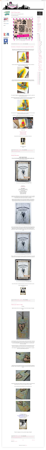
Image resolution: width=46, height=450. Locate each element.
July (38, 46)
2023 (38, 37)
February (39, 51)
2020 (38, 40)
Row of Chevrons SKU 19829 (23, 134)
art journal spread (20, 150)
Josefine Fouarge (27, 150)
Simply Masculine (15, 155)
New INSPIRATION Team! (40, 66)
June (39, 47)
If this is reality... (40, 64)
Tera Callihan (27, 300)
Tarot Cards (19, 151)
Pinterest (39, 21)
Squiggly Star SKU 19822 (23, 132)
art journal (14, 150)
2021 (38, 39)
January (39, 52)
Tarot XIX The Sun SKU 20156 (23, 131)
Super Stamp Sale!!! (15, 12)
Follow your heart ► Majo (17, 304)
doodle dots (24, 150)
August (39, 45)
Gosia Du (39, 29)
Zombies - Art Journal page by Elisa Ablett (40, 62)
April (39, 49)
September (39, 44)
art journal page (17, 150)
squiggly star (12, 151)
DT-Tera (19, 300)
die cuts (17, 300)
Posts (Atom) (15, 441)
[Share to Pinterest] (26, 149)
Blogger (26, 445)
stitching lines (15, 151)
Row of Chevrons (31, 150)
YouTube (39, 19)
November (39, 42)
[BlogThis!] (24, 149)
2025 (38, 35)
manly (22, 300)
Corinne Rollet (39, 27)
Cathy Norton (39, 26)
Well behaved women (39, 67)
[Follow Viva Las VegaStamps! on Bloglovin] (6, 23)
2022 (38, 38)
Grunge (21, 300)
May (39, 48)
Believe (39, 63)
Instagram (39, 20)
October (39, 43)
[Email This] (23, 149)
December (39, 41)
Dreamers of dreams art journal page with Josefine (22, 46)
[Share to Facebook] (25, 149)
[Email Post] (23, 299)
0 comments (21, 299)
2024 (38, 36)
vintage (29, 300)
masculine (24, 300)
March (39, 50)
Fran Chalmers (39, 28)
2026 (38, 34)
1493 (13, 300)
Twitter (38, 22)
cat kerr (15, 300)
